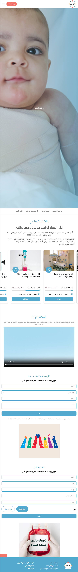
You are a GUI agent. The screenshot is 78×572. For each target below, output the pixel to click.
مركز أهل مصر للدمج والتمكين (49, 568)
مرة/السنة (22, 509)
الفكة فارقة (45, 211)
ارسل (39, 413)
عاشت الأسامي (57, 211)
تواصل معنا (30, 568)
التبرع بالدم (19, 211)
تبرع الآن (59, 299)
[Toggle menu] (3, 4)
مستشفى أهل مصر (52, 565)
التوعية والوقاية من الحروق (25, 562)
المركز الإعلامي (29, 565)
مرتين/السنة (8, 509)
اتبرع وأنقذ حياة (11, 4)
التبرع (74, 509)
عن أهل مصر (54, 562)
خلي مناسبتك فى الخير (32, 211)
